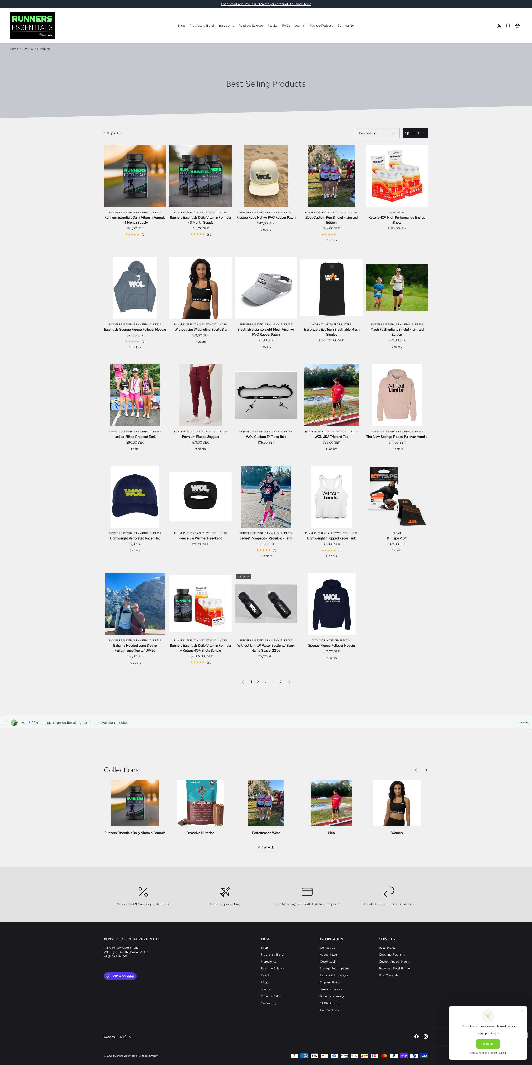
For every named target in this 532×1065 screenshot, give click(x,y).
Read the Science (251, 25)
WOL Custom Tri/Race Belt (266, 437)
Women (397, 833)
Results (272, 25)
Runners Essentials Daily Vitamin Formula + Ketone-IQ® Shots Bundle (200, 647)
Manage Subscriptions (334, 968)
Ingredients (226, 25)
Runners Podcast (321, 25)
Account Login (329, 954)
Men (331, 833)
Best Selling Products (36, 49)
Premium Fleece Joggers (200, 437)
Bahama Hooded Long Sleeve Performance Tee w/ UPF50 (135, 647)
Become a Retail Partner (395, 968)
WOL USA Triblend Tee (331, 437)
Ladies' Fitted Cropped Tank (135, 437)
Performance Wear (266, 833)
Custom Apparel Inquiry (394, 961)
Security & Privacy (332, 996)
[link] (243, 681)
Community (345, 25)
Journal (299, 25)
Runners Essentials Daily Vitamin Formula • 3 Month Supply (200, 219)
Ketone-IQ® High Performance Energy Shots (397, 219)
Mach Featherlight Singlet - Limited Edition (397, 331)
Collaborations (329, 1010)
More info (523, 722)
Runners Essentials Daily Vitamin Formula (135, 833)
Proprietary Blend (202, 25)
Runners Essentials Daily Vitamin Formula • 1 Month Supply (135, 219)
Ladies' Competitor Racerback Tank (266, 538)
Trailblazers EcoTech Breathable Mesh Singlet (332, 331)
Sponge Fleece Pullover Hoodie (331, 645)
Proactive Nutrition (200, 833)
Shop (181, 25)
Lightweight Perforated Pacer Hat (135, 538)
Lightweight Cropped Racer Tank (331, 538)
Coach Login (328, 961)
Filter (417, 133)
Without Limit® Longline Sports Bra (201, 329)
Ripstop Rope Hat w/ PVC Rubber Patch (266, 217)
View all (266, 847)
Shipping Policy (330, 982)
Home (14, 49)
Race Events (387, 947)
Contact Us (327, 947)
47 (279, 682)
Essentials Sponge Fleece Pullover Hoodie (135, 329)
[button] (508, 25)
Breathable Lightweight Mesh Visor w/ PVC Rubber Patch (266, 331)
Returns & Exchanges (334, 975)
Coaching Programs (392, 954)
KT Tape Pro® (397, 538)
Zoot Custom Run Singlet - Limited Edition (331, 219)
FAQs (286, 25)
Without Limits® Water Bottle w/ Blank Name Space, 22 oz (265, 647)
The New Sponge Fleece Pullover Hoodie (396, 437)
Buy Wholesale (388, 975)
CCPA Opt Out (329, 1003)
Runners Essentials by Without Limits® (135, 1055)
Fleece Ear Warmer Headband (200, 538)
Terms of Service (331, 989)
